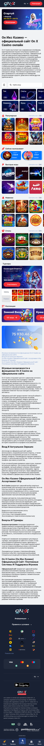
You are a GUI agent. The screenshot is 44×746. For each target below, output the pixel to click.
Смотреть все (35, 116)
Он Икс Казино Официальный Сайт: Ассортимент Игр (21, 358)
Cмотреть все (35, 164)
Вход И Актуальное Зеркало (12, 357)
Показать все (9, 653)
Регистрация (36, 3)
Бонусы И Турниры (9, 360)
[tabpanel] (22, 19)
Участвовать (12, 284)
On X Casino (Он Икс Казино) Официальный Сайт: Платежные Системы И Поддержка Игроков (20, 363)
